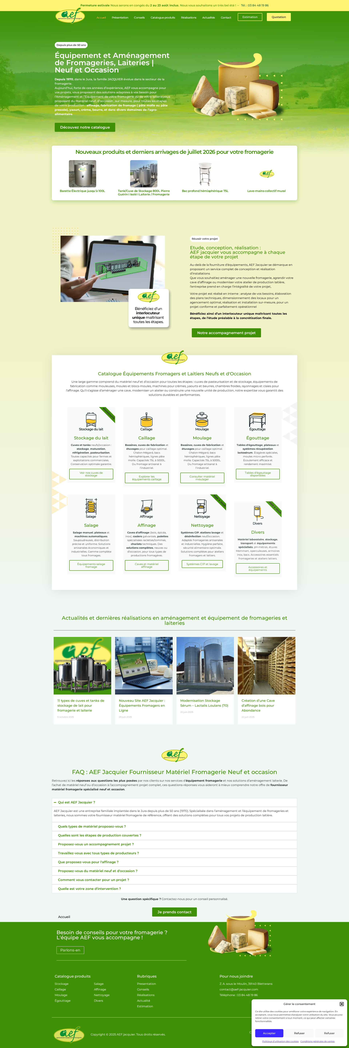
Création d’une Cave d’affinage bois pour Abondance (258, 705)
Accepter (269, 1033)
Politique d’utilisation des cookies (280, 1041)
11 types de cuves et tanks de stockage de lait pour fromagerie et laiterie (80, 705)
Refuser (299, 1033)
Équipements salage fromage (91, 565)
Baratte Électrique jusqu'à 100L (82, 191)
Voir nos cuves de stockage (91, 474)
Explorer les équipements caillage (146, 478)
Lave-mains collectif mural (266, 191)
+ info (82, 173)
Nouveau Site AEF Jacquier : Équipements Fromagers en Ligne (142, 705)
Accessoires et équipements (257, 561)
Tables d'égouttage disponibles (258, 474)
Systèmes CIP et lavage (202, 564)
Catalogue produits (73, 976)
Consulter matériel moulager (202, 478)
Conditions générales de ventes (317, 1041)
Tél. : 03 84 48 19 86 (255, 5)
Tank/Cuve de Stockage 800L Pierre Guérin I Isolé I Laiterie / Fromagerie (144, 192)
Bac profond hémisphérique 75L (205, 191)
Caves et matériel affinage (147, 565)
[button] (342, 1004)
